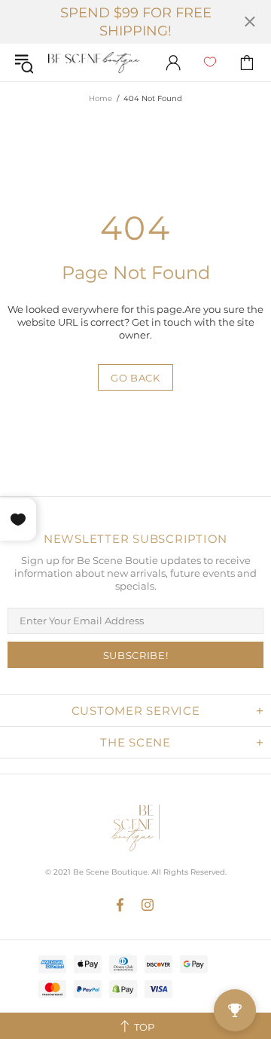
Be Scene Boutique (94, 63)
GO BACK (135, 378)
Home (100, 98)
